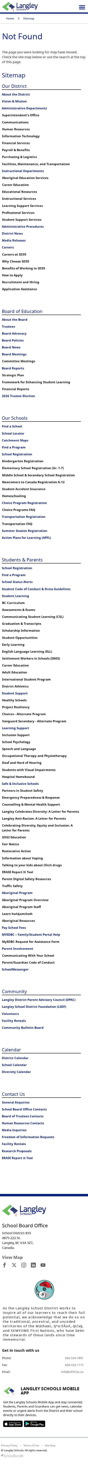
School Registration (17, 454)
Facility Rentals (14, 1021)
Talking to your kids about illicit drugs (32, 865)
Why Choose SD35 (15, 261)
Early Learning (13, 644)
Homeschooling (14, 496)
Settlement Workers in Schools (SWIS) (31, 658)
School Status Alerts (17, 582)
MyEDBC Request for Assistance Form (30, 942)
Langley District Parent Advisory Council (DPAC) (39, 1000)
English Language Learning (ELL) (27, 651)
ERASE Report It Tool (17, 872)
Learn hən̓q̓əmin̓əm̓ (17, 914)
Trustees (8, 326)
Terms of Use (31, 1445)
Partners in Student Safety (22, 790)
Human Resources (16, 129)
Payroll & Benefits (16, 150)
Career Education (15, 185)
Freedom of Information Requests (28, 1137)
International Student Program (26, 679)
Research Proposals (17, 1151)
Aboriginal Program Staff (21, 907)
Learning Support (15, 728)
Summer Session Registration (24, 531)
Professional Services (18, 213)
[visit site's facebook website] (4, 1265)
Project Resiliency (16, 707)
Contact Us (13, 1094)
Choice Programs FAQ (18, 510)
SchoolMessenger (15, 969)
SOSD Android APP (34, 1424)
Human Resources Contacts (23, 1123)
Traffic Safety (12, 886)
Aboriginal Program (17, 893)
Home (10, 18)
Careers (8, 247)
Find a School (12, 426)
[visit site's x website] (14, 1265)
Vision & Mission (14, 101)
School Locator (13, 433)
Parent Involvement (17, 948)
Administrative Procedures (23, 226)
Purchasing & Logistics (19, 157)
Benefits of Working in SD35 (23, 268)
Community (14, 991)
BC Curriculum (13, 603)
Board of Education (22, 311)
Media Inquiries (14, 1130)
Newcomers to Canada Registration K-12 (33, 482)
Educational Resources (19, 192)
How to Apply (12, 275)
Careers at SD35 (14, 254)
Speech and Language (19, 749)
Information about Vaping (22, 858)
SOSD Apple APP (13, 1424)
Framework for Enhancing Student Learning (36, 382)
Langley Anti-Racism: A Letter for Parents (34, 818)
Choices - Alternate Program (24, 714)
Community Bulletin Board (23, 1028)
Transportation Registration (23, 517)
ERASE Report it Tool (17, 1158)
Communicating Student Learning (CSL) (32, 617)
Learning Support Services (22, 206)
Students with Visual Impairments (28, 770)
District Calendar (15, 1058)
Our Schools (15, 418)
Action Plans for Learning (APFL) (26, 538)
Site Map (50, 1445)
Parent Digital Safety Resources (26, 879)
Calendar (11, 1049)
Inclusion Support (16, 735)
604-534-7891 (74, 1358)
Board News (11, 347)
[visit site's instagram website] (23, 1265)
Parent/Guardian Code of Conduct (28, 962)
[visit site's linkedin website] (33, 1265)
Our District (14, 86)
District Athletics (15, 686)
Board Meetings (14, 354)
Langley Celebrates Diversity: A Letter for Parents (40, 811)
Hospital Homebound (18, 777)
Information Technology (21, 136)
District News (12, 233)
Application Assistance (19, 289)
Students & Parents (22, 560)
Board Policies (13, 340)
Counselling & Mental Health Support (31, 804)
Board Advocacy (14, 333)
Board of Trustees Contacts (22, 1116)
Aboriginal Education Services (25, 178)
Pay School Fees (14, 928)
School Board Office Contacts (24, 1109)
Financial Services (16, 143)
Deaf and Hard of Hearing (22, 763)
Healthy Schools (14, 700)
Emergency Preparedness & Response (31, 797)
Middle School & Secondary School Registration (38, 475)
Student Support (15, 693)
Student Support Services (21, 219)
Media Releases (14, 240)
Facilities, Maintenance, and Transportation (36, 164)
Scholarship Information (21, 630)
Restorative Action (16, 851)
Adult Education (14, 672)
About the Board (14, 319)
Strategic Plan (13, 375)
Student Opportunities (19, 638)
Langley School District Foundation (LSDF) (34, 1007)
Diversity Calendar (16, 1072)
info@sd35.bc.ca (72, 1372)
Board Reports (13, 368)
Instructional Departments (23, 171)
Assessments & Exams (18, 610)
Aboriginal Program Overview (25, 900)
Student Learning (15, 596)
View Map (12, 1257)
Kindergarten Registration (22, 461)
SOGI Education (14, 837)
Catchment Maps (15, 440)
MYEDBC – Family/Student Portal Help (31, 934)
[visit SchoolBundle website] (43, 1456)
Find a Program (14, 447)
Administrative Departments (24, 108)
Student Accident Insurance (23, 489)
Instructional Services (19, 199)
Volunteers (10, 1014)
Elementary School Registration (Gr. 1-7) (33, 468)
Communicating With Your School (28, 955)
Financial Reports (15, 389)
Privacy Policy (9, 1445)
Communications (15, 122)
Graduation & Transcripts (21, 623)
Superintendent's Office (20, 115)
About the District (16, 94)
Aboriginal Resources (18, 921)
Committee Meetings (18, 361)
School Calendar (14, 1065)
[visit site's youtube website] (43, 1265)
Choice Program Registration (24, 503)
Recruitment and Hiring (20, 282)
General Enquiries (15, 1102)
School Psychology (16, 742)
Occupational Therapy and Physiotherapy (34, 756)
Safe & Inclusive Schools (20, 784)
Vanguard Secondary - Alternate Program (34, 721)
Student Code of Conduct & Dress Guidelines (36, 589)
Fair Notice (10, 844)
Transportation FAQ (17, 524)
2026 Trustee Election (18, 396)
